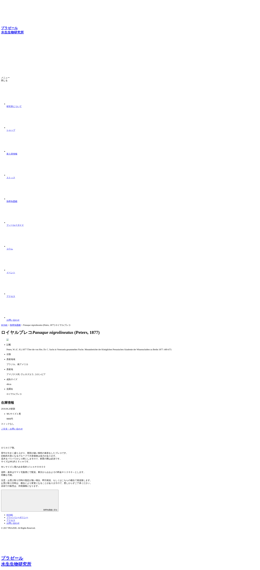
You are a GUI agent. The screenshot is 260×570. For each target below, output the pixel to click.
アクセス (10, 520)
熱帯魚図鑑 (15, 325)
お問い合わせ (13, 523)
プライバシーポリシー (17, 517)
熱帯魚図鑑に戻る (50, 510)
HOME (4, 325)
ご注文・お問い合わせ (12, 429)
